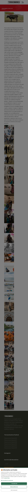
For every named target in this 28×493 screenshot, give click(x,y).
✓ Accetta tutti (14, 483)
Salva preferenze (14, 486)
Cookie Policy (7, 477)
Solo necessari (14, 490)
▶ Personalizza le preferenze (7, 480)
